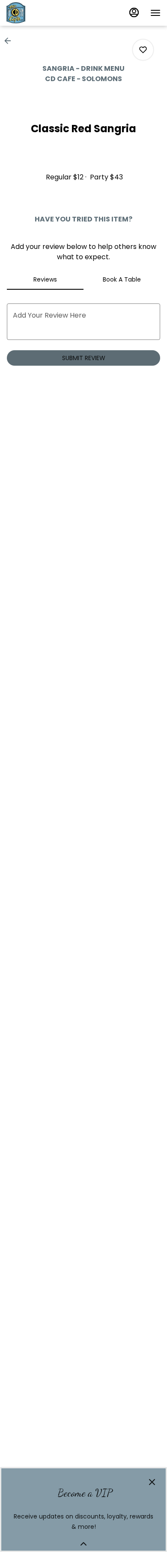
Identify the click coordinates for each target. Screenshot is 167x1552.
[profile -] (134, 12)
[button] (10, 41)
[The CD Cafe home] (45, 13)
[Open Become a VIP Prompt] (83, 1544)
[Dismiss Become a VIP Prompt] (152, 1482)
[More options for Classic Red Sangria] (143, 49)
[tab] (45, 279)
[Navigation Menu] (155, 13)
